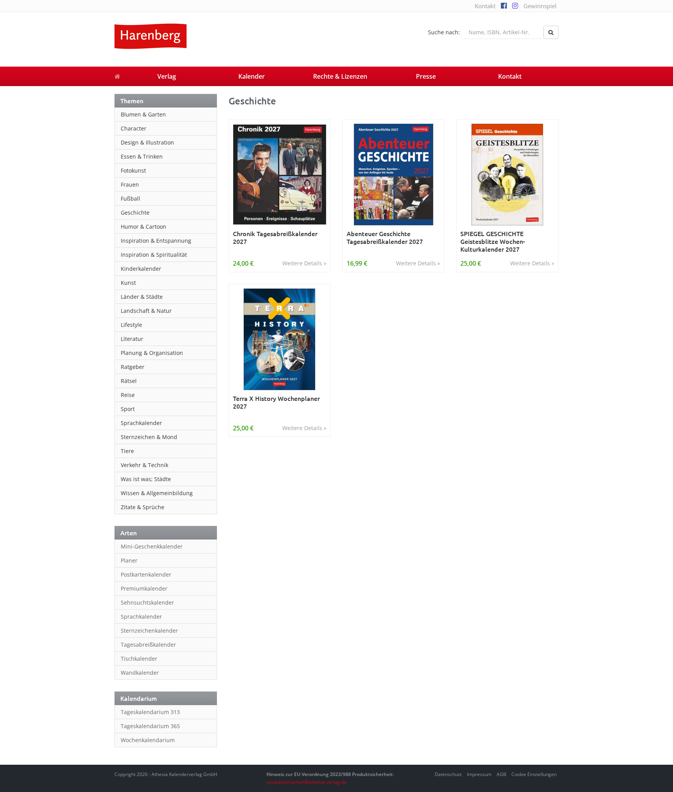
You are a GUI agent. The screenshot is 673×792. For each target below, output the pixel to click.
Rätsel (129, 381)
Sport (128, 409)
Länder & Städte (142, 296)
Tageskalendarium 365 (150, 726)
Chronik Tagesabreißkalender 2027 (275, 237)
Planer (129, 560)
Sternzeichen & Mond (149, 437)
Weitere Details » (304, 263)
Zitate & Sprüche (142, 507)
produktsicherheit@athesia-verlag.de (306, 782)
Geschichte (135, 212)
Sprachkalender (141, 423)
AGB (501, 774)
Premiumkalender (144, 588)
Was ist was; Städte (146, 479)
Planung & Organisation (152, 352)
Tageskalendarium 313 (150, 712)
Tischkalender (139, 658)
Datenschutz (448, 774)
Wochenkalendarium (148, 740)
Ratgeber (132, 366)
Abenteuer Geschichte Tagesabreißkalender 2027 (385, 237)
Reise (128, 395)
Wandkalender (140, 672)
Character (133, 128)
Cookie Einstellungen (534, 774)
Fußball (130, 198)
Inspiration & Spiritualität (154, 254)
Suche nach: (444, 32)
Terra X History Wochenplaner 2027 (276, 402)
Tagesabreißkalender (148, 644)
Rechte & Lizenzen (340, 76)
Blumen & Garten (143, 114)
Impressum (479, 774)
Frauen (130, 184)
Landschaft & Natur (146, 310)
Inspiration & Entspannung (156, 240)
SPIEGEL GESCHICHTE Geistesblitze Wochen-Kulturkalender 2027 (492, 241)
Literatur (132, 338)
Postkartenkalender (146, 574)
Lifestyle (131, 324)
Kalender (251, 76)
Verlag (166, 76)
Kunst (128, 282)
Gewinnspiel (540, 6)
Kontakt (485, 6)
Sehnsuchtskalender (147, 602)
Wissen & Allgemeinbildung (157, 493)
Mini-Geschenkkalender (152, 546)
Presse (426, 76)
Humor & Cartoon (143, 226)
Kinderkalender (141, 268)
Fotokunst (133, 170)
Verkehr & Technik (144, 465)
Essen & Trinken (142, 156)
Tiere (127, 451)
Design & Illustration (147, 142)
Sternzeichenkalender (149, 630)
